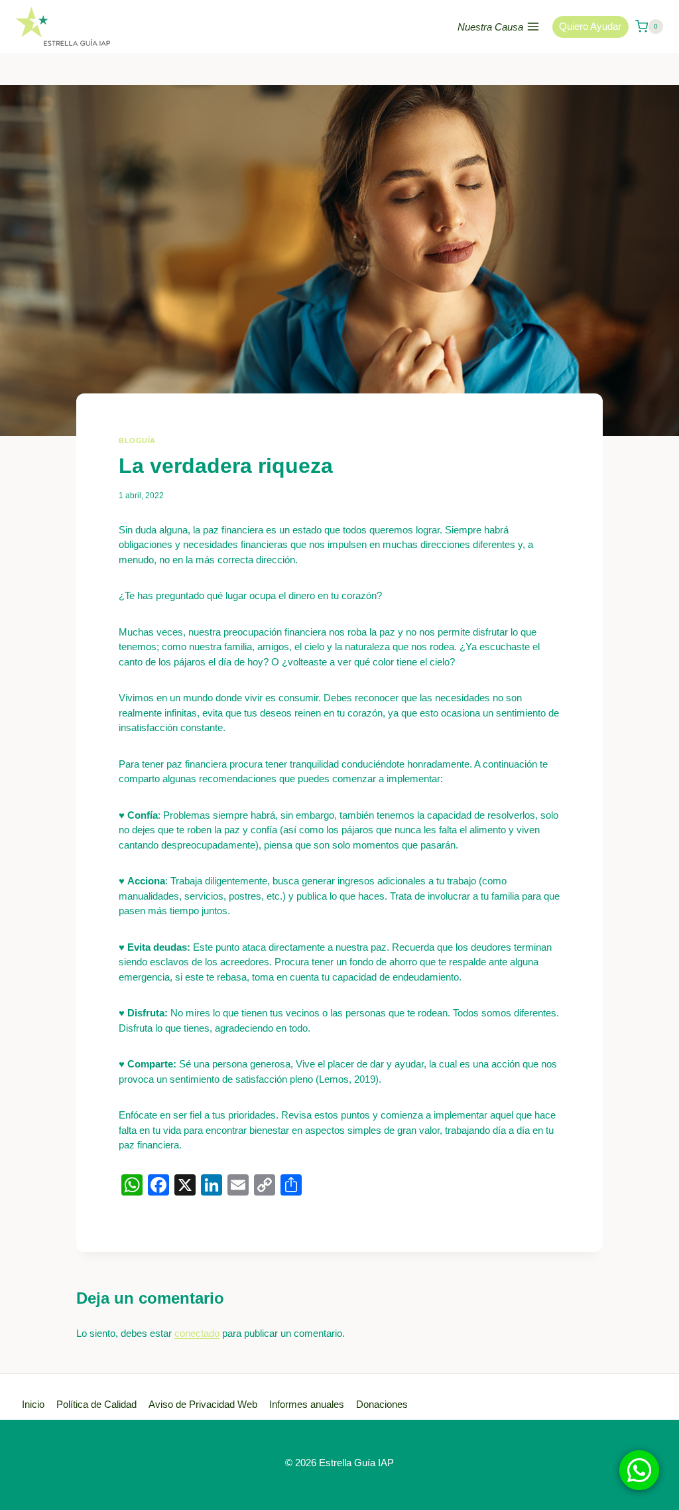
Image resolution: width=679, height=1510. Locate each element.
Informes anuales (306, 1404)
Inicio (33, 1404)
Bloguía (137, 441)
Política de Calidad (96, 1404)
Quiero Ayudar (590, 26)
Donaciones (382, 1404)
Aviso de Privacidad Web (203, 1404)
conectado (196, 1333)
